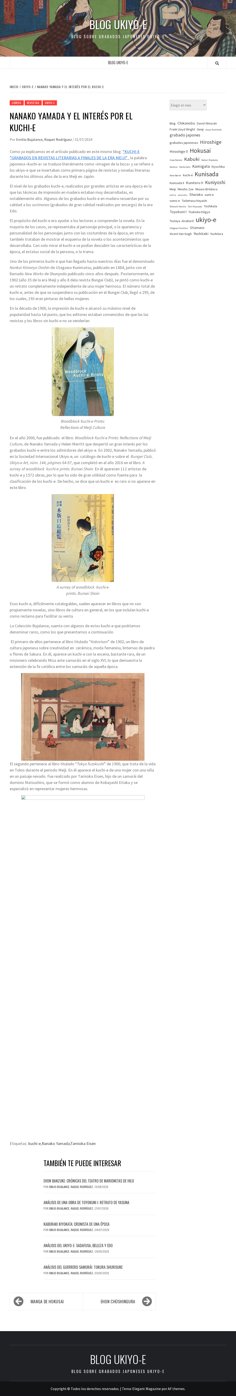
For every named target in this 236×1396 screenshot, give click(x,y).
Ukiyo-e (50, 103)
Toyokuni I (178, 211)
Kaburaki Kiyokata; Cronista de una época (76, 1224)
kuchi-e (34, 1143)
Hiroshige (210, 142)
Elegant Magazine (146, 1388)
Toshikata (210, 206)
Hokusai (200, 150)
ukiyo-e (206, 219)
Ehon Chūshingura (118, 1301)
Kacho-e (173, 166)
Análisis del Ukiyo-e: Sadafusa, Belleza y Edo (78, 1245)
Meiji (173, 189)
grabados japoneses (184, 143)
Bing (173, 123)
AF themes (176, 1388)
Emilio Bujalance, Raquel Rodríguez (44, 139)
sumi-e (209, 195)
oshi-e (173, 195)
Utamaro (197, 227)
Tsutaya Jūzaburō (182, 221)
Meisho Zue (186, 189)
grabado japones (185, 135)
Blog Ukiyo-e (118, 24)
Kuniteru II (194, 182)
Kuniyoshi (215, 182)
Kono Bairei (175, 175)
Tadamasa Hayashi (194, 201)
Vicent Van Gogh (181, 234)
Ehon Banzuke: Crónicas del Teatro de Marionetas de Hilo (89, 1181)
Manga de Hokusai (47, 1301)
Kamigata (201, 166)
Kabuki (192, 159)
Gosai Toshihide (213, 129)
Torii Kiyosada (195, 206)
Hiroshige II (179, 151)
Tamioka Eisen (83, 1143)
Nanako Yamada (56, 1143)
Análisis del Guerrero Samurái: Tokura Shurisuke (83, 1267)
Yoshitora (216, 234)
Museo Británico (206, 189)
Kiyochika (218, 167)
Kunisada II (177, 183)
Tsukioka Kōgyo (199, 212)
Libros (16, 103)
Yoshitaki (201, 233)
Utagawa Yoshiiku (179, 228)
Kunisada (206, 174)
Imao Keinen (176, 160)
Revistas (33, 103)
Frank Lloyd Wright (182, 129)
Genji (200, 129)
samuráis (182, 195)
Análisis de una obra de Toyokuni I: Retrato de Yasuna (86, 1202)
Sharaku (196, 194)
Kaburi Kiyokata (209, 160)
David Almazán (207, 123)
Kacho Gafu (184, 166)
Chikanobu (186, 123)
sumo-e (175, 201)
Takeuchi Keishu (178, 206)
